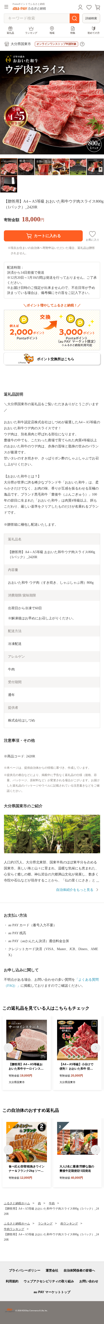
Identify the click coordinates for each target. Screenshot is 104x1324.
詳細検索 (91, 18)
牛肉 (52, 1203)
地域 (52, 33)
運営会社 (52, 1270)
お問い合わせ (88, 1281)
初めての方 (94, 33)
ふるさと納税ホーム (17, 1203)
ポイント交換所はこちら (55, 359)
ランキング (31, 33)
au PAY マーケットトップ (52, 1292)
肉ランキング (69, 1223)
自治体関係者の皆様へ (79, 1270)
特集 (72, 33)
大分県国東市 (21, 44)
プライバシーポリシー (24, 1270)
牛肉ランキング (14, 1229)
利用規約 (12, 1281)
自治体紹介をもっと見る (74, 890)
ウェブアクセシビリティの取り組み (49, 1281)
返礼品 (10, 33)
